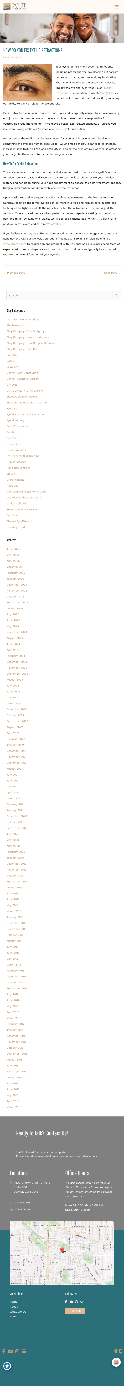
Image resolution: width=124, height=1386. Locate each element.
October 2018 (15, 934)
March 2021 (13, 798)
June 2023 (13, 691)
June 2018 (12, 952)
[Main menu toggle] (116, 7)
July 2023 (12, 685)
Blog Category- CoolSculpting (25, 331)
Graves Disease (16, 461)
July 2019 (12, 893)
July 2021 (12, 774)
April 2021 (12, 792)
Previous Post (14, 272)
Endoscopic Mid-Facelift (21, 396)
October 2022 (15, 715)
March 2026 (14, 566)
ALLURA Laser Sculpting (22, 319)
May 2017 (12, 1006)
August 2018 (14, 940)
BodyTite (11, 355)
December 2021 (16, 750)
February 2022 (15, 738)
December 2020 (16, 816)
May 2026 (12, 554)
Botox (10, 360)
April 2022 (13, 733)
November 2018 (16, 928)
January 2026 (15, 578)
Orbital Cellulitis (16, 503)
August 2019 (14, 887)
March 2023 (14, 703)
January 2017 (14, 1029)
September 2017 (16, 988)
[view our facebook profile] (66, 1302)
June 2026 (13, 549)
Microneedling (15, 479)
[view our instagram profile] (76, 1302)
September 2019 (16, 881)
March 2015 (13, 1107)
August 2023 (14, 679)
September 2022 (17, 721)
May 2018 (12, 958)
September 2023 (17, 673)
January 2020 (15, 857)
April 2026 (13, 560)
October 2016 (15, 1047)
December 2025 (16, 584)
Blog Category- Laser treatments (27, 337)
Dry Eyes (11, 384)
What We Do (18, 1311)
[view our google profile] (82, 1302)
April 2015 (12, 1101)
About (14, 1306)
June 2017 (12, 1000)
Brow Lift (12, 366)
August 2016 (14, 1059)
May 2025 (12, 626)
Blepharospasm (16, 325)
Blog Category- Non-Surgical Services (30, 343)
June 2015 (12, 1089)
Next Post (112, 272)
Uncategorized (15, 527)
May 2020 (12, 839)
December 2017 (16, 976)
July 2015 (12, 1083)
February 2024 (15, 655)
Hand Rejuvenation (18, 467)
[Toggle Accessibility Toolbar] (7, 1366)
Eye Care (11, 408)
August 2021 (14, 768)
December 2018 (16, 923)
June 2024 (13, 644)
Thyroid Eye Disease (19, 521)
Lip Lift (11, 473)
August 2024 (14, 638)
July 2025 (12, 614)
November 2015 (16, 1071)
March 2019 (13, 911)
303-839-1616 (21, 1202)
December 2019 (16, 863)
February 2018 (15, 970)
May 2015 (12, 1095)
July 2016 (12, 1065)
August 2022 (14, 727)
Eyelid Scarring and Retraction (25, 414)
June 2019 (12, 899)
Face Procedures (17, 426)
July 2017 (12, 994)
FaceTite (11, 438)
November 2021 (16, 756)
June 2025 (13, 620)
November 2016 (16, 1041)
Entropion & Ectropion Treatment (27, 402)
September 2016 (16, 1053)
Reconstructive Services (22, 509)
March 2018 (13, 964)
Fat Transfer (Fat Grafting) (23, 455)
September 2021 (16, 762)
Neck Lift (12, 485)
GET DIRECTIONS (74, 1310)
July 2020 (12, 833)
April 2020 (13, 845)
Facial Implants (16, 449)
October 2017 (14, 982)
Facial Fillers (14, 444)
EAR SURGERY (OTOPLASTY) (24, 390)
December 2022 (16, 709)
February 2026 (15, 572)
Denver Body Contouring (22, 372)
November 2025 (16, 590)
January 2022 (15, 744)
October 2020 (15, 822)
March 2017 (13, 1018)
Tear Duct (12, 515)
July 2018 (12, 946)
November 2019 (16, 869)
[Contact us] (116, 1351)
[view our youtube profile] (71, 1302)
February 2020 (15, 851)
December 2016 (16, 1035)
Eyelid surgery (12, 57)
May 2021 (12, 786)
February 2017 (15, 1023)
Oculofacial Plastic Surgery (23, 497)
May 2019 (12, 905)
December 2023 (16, 661)
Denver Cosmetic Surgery (22, 378)
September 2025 (17, 602)
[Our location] (120, 1351)
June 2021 (12, 780)
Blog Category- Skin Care (22, 349)
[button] (75, 1311)
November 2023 (16, 667)
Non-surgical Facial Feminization (27, 491)
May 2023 (12, 697)
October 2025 (15, 596)
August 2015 (14, 1077)
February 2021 (15, 804)
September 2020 (17, 828)
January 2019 (14, 917)
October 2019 (15, 875)
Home (13, 1301)
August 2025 (14, 608)
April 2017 (12, 1012)
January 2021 (14, 810)
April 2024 (13, 649)
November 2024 (16, 632)
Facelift (11, 432)
